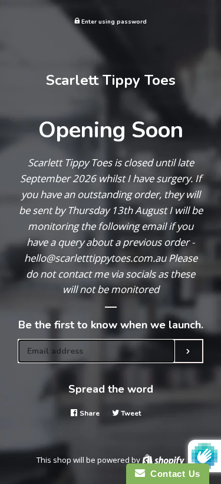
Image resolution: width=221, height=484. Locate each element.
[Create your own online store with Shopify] (163, 460)
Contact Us (172, 474)
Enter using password (113, 21)
